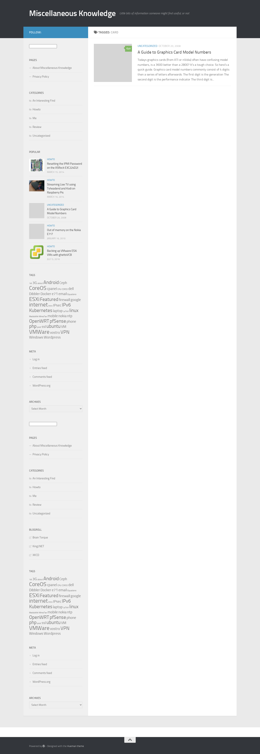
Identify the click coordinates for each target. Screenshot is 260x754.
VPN (65, 332)
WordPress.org (41, 385)
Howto (37, 109)
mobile (53, 316)
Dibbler (34, 294)
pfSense (58, 321)
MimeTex (43, 316)
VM (63, 326)
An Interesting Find (44, 100)
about (40, 283)
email (62, 294)
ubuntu (53, 326)
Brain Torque (40, 537)
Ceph (63, 283)
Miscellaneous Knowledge (72, 13)
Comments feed (42, 377)
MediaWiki (33, 316)
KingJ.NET (38, 546)
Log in (36, 359)
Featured (49, 299)
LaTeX (66, 311)
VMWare (39, 332)
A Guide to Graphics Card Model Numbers (174, 52)
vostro (55, 332)
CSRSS (65, 289)
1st (30, 283)
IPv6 (66, 305)
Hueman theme (75, 746)
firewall (64, 300)
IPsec (57, 305)
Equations (71, 294)
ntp (69, 316)
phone (71, 321)
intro (50, 306)
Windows (36, 337)
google (76, 300)
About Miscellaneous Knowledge (52, 68)
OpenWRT (39, 321)
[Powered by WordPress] (43, 746)
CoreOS (37, 288)
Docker (46, 294)
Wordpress (52, 337)
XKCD (36, 555)
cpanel (52, 288)
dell (71, 288)
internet (38, 304)
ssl (44, 326)
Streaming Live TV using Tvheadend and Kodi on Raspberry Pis (61, 188)
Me (35, 118)
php (33, 326)
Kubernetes (40, 310)
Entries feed (40, 368)
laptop (58, 311)
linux (73, 310)
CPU (59, 289)
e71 (55, 294)
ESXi (34, 299)
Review (37, 127)
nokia (62, 316)
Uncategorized (147, 46)
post (39, 327)
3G (35, 283)
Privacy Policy (41, 76)
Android (51, 282)
